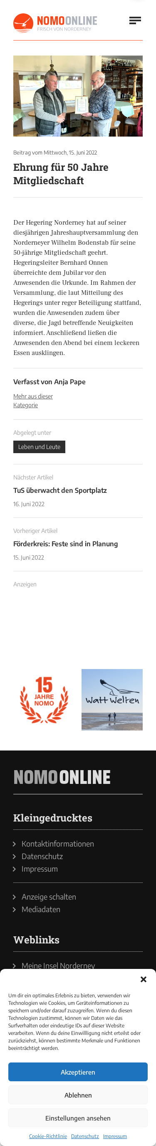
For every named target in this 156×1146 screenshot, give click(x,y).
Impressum (115, 1136)
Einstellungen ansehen (78, 1118)
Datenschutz (85, 1136)
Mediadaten (41, 909)
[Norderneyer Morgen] (55, 23)
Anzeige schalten (49, 896)
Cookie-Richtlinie (48, 1136)
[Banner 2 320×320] (112, 631)
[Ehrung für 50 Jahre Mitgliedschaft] (78, 96)
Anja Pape (70, 382)
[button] (143, 979)
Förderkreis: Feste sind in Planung (65, 544)
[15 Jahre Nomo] (44, 700)
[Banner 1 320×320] (44, 631)
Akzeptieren (78, 1072)
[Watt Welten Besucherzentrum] (112, 700)
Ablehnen (78, 1095)
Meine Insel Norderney (58, 965)
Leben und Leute (39, 446)
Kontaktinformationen (58, 843)
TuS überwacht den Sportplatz (60, 490)
